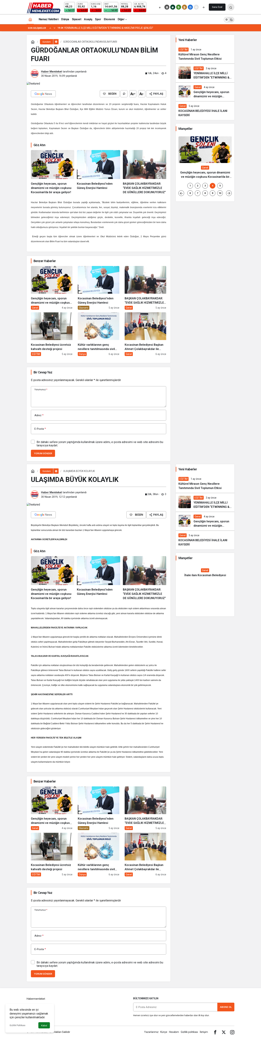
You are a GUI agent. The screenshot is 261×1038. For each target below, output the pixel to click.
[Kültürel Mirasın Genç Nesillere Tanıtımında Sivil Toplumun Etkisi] (205, 54)
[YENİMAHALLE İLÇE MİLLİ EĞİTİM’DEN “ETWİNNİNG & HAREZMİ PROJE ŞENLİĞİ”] (205, 73)
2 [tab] (197, 185)
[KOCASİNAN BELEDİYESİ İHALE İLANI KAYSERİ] (205, 110)
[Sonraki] (203, 7)
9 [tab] (212, 193)
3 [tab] (205, 185)
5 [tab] (220, 185)
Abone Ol (226, 1007)
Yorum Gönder (43, 453)
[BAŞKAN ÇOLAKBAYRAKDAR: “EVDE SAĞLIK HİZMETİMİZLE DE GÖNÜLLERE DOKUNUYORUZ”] (144, 172)
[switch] (229, 19)
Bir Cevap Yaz (43, 372)
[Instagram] (232, 1031)
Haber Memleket (51, 71)
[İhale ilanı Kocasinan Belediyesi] (205, 573)
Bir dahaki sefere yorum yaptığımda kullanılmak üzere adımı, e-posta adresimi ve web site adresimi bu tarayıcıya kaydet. (100, 443)
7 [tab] (197, 193)
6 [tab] (190, 193)
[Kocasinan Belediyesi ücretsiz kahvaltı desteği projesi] (51, 334)
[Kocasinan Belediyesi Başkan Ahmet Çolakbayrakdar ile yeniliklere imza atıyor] (145, 334)
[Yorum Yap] (123, 93)
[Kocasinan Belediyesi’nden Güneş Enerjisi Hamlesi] (98, 172)
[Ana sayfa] (30, 19)
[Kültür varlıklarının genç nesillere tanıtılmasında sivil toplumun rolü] (98, 334)
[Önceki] (160, 7)
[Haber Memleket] (44, 7)
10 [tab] (220, 193)
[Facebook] (215, 1031)
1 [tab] (190, 185)
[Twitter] (224, 1031)
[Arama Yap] (230, 7)
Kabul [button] (44, 1025)
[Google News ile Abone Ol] (43, 93)
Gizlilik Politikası (17, 1025)
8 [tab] (205, 193)
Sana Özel (217, 7)
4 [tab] (212, 185)
